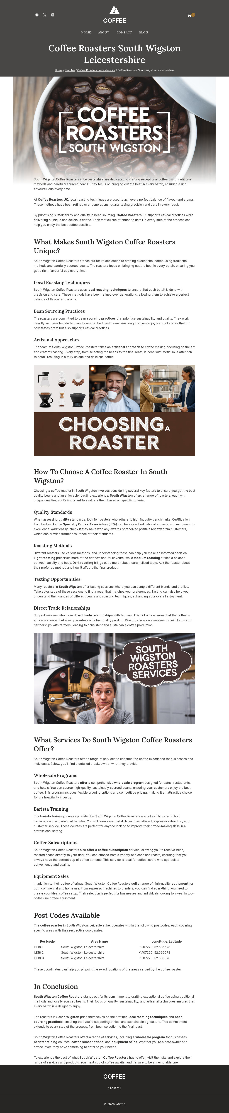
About (103, 32)
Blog (143, 32)
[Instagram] (53, 15)
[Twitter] (45, 15)
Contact (124, 32)
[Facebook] (37, 15)
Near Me (115, 1088)
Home (86, 32)
